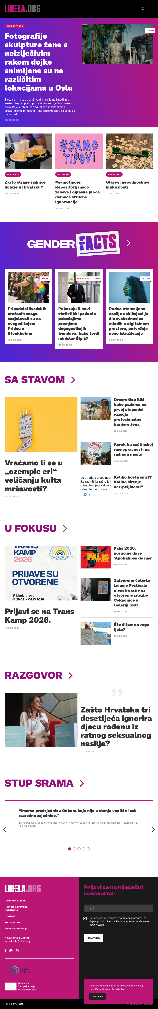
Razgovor (63, 175)
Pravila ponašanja (16, 928)
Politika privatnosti (14, 1004)
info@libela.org (22, 941)
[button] (69, 848)
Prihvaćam (97, 996)
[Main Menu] (151, 9)
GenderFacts (15, 26)
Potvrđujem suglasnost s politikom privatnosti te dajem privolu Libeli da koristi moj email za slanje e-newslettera (119, 921)
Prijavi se (93, 938)
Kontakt (10, 916)
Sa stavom (13, 175)
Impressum (12, 922)
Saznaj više (118, 989)
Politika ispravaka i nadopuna (16, 908)
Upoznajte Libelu (16, 900)
